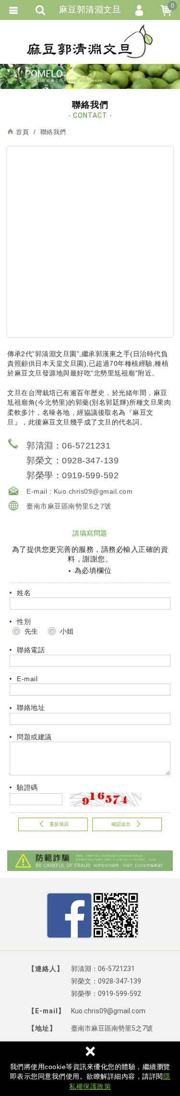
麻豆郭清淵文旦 (90, 41)
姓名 (24, 593)
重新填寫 (59, 824)
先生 (30, 631)
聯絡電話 (31, 650)
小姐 (66, 631)
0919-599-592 (90, 475)
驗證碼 (27, 787)
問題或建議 (34, 737)
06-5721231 (86, 445)
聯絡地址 (31, 707)
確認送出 (121, 824)
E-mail (27, 679)
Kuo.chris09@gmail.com (93, 491)
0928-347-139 (90, 460)
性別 (24, 621)
